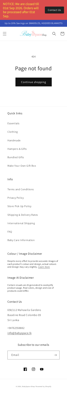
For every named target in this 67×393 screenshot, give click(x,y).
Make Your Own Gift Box (21, 165)
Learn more (44, 266)
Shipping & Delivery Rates (22, 214)
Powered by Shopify (43, 386)
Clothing (12, 131)
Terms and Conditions (20, 189)
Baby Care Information (21, 240)
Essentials (13, 123)
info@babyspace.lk (19, 333)
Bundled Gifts (15, 157)
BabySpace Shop (28, 386)
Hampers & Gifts (17, 148)
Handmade (14, 140)
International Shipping (21, 223)
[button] (5, 34)
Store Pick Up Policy (19, 206)
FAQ (9, 231)
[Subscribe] (55, 355)
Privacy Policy (15, 197)
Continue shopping (33, 82)
